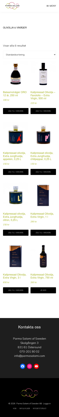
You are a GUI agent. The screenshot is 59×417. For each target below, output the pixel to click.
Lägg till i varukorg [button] (15, 111)
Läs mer (43, 290)
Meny (53, 5)
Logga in (47, 403)
